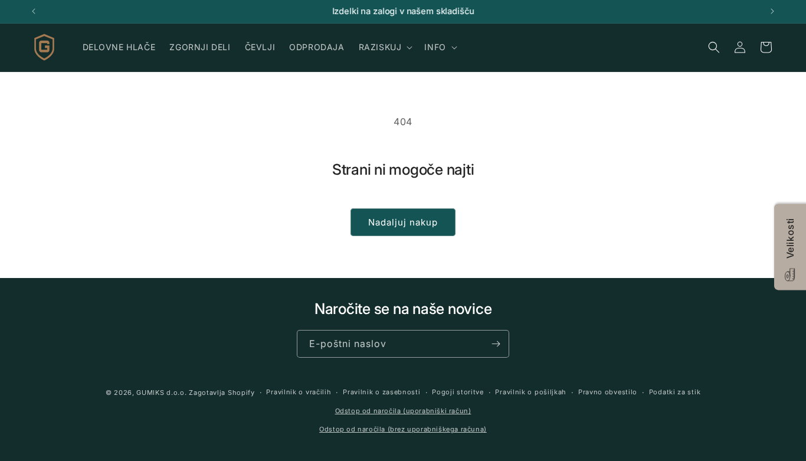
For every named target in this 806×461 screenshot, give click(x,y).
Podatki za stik (675, 392)
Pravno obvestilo (607, 392)
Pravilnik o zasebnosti (381, 392)
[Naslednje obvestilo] (772, 11)
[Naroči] (496, 344)
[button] (385, 47)
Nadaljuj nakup (403, 222)
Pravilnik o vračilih (298, 392)
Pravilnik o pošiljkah (530, 392)
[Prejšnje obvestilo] (34, 11)
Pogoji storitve (458, 392)
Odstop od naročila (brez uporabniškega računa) (403, 429)
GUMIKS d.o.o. (161, 392)
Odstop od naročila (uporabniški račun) (403, 411)
